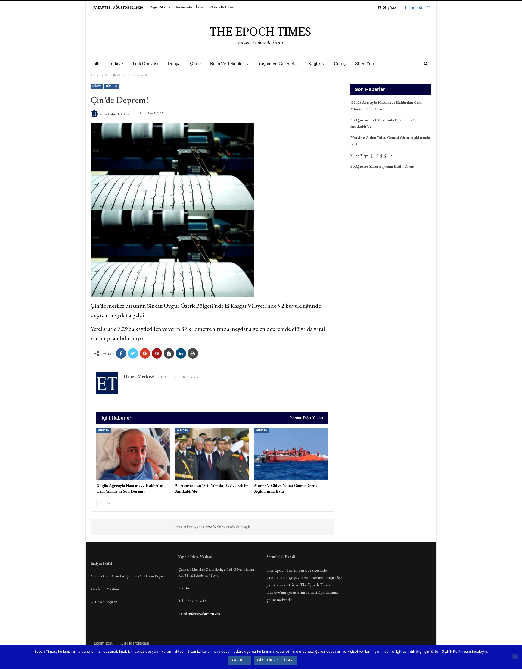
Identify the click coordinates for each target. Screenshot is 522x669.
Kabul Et (239, 660)
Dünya (174, 63)
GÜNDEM (111, 86)
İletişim (201, 7)
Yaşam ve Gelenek (276, 63)
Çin (193, 63)
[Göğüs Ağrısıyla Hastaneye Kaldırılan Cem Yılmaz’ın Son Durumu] (133, 454)
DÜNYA (96, 86)
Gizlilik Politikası (222, 7)
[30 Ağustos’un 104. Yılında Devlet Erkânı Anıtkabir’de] (212, 454)
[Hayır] (515, 656)
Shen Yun (364, 63)
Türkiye (115, 63)
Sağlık (314, 63)
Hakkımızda (183, 7)
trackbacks (214, 526)
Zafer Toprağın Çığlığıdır (371, 155)
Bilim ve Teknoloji (227, 63)
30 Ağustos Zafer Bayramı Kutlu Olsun (382, 166)
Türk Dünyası (145, 63)
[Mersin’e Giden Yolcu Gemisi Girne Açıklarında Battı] (291, 454)
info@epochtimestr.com (204, 613)
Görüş (340, 63)
